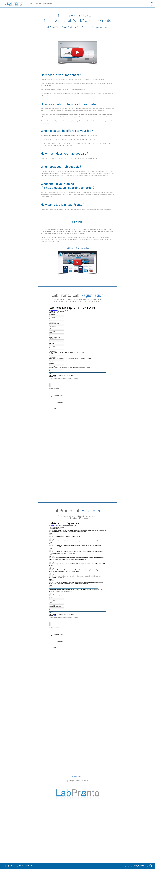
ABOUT (32, 4)
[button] (151, 3)
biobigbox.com (45, 123)
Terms (135, 865)
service (88, 84)
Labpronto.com (72, 80)
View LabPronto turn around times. (74, 233)
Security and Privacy (142, 865)
